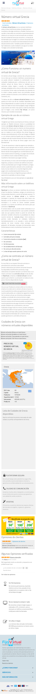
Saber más (5, 661)
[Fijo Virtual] (18, 3)
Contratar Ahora (15, 283)
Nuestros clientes (7, 663)
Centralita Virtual (18, 217)
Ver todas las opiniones (8, 574)
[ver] (24, 239)
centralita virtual (19, 274)
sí (23, 568)
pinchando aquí (11, 353)
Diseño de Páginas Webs (16, 691)
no (26, 568)
